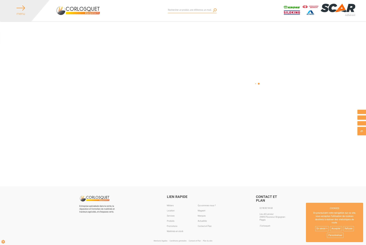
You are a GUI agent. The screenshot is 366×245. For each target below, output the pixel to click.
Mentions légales (160, 241)
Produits (170, 221)
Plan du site (207, 241)
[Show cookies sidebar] (3, 242)
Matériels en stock (175, 231)
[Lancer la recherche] (215, 10)
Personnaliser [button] (335, 235)
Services (171, 216)
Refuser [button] (349, 228)
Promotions (172, 226)
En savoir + (322, 228)
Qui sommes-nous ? (207, 205)
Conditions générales (178, 241)
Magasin (201, 211)
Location (171, 211)
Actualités (202, 221)
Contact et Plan (205, 226)
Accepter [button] (336, 228)
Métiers (170, 205)
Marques (202, 216)
